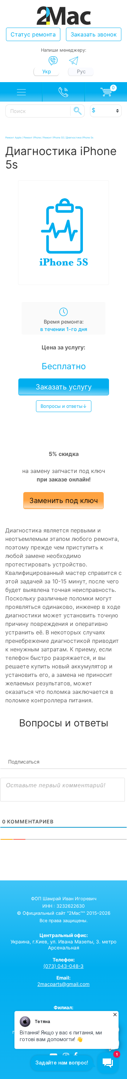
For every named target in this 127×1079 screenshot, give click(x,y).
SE (77, 111)
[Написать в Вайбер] (53, 60)
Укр (46, 71)
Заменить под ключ (63, 500)
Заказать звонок (94, 34)
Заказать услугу (64, 387)
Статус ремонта (33, 34)
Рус (81, 71)
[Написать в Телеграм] (73, 60)
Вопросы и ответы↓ (64, 406)
